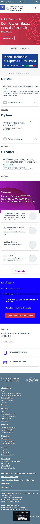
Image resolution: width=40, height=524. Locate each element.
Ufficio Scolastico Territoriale (11, 395)
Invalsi (3, 402)
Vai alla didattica (8, 342)
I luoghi (3, 411)
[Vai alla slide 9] (26, 73)
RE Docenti (5, 463)
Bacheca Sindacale (8, 468)
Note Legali (5, 483)
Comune (4, 405)
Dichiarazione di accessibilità (25, 473)
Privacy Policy (6, 473)
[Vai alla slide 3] (13, 73)
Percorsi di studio (7, 432)
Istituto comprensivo (11, 294)
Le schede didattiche (8, 441)
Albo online (30, 480)
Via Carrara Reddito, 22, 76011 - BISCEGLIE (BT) (22, 493)
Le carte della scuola (8, 416)
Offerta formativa (6, 439)
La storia (4, 421)
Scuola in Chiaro (7, 398)
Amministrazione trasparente (11, 461)
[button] (2, 7)
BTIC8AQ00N (20, 507)
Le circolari (5, 452)
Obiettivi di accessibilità (9, 477)
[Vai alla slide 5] (18, 73)
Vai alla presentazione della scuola (20, 315)
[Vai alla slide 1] (9, 73)
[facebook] (11, 487)
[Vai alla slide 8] (24, 73)
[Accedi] (37, 2)
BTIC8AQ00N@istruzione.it (13, 497)
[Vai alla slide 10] (28, 73)
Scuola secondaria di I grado (18, 308)
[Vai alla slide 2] (11, 73)
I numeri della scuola (8, 414)
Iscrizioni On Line (7, 400)
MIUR (3, 391)
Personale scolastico (8, 427)
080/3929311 (12, 495)
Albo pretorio (5, 459)
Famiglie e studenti (7, 430)
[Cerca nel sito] (35, 8)
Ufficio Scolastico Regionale (11, 393)
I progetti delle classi (8, 443)
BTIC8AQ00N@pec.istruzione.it (10, 501)
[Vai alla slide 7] (22, 73)
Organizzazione (6, 418)
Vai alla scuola (8, 38)
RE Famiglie (5, 466)
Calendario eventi (7, 455)
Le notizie (4, 450)
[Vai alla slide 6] (20, 73)
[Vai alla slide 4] (16, 73)
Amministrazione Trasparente (12, 480)
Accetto (22, 519)
